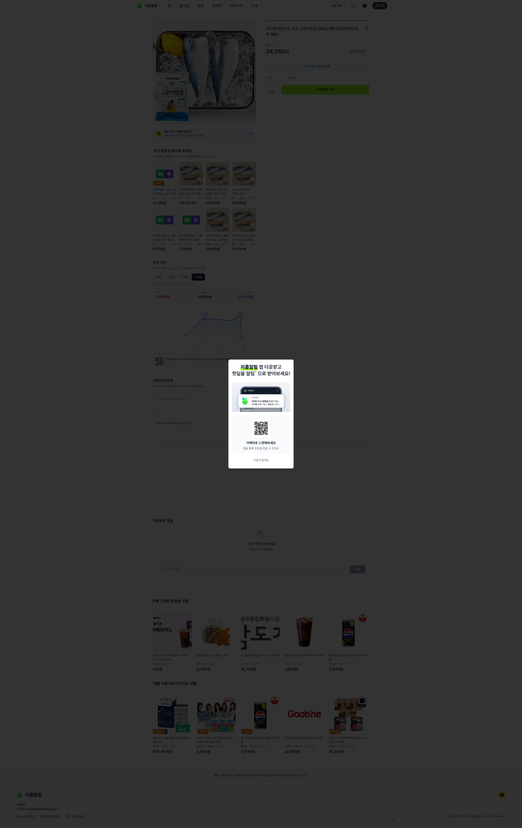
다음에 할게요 (261, 460)
